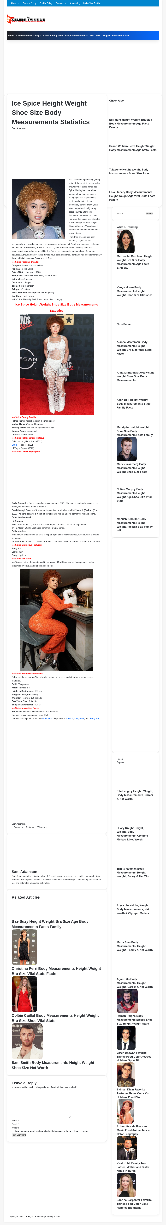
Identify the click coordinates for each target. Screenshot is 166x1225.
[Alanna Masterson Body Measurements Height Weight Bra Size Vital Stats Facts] (126, 338)
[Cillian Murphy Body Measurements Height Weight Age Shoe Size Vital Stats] (126, 485)
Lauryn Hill (79, 718)
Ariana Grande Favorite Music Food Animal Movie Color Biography (133, 1130)
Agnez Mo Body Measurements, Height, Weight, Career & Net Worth (135, 983)
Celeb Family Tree (53, 35)
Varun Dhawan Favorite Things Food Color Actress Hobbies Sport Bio (134, 1056)
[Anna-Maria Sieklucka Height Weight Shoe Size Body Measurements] (127, 369)
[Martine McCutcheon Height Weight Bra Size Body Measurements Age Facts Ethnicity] (126, 252)
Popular (120, 762)
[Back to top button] (5, 1220)
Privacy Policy (29, 3)
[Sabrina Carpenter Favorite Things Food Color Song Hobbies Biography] (126, 1196)
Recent (120, 759)
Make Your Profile (91, 3)
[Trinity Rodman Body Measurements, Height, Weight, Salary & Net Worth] (134, 865)
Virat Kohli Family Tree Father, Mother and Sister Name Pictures (133, 1167)
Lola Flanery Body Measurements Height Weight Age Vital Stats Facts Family (132, 196)
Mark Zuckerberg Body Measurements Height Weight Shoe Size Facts (132, 468)
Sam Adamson (18, 128)
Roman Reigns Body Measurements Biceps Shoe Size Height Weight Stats (134, 1019)
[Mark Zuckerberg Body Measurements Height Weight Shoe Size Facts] (127, 460)
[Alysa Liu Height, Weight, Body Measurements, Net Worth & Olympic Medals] (134, 902)
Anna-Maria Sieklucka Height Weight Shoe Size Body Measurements (135, 376)
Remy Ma (94, 718)
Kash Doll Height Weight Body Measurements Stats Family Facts (133, 403)
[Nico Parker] (134, 320)
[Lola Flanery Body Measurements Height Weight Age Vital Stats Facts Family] (119, 188)
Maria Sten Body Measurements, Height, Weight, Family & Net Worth (135, 946)
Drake (14, 445)
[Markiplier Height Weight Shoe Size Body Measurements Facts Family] (128, 424)
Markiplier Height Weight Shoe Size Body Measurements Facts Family (135, 431)
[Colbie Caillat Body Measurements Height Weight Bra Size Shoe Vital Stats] (24, 1011)
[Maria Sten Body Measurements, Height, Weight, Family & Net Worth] (134, 939)
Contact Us (61, 3)
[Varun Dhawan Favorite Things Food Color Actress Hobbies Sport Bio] (126, 1049)
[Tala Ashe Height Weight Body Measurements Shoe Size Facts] (120, 166)
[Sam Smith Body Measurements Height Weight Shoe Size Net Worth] (27, 1058)
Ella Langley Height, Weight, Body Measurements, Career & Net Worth (135, 795)
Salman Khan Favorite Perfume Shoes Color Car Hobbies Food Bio (133, 1093)
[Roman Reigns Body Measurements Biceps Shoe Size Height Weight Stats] (127, 1012)
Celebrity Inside (52, 1216)
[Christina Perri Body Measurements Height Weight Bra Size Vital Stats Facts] (24, 964)
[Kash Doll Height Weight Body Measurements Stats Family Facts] (127, 396)
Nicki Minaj (47, 718)
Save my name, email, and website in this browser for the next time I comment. (51, 1131)
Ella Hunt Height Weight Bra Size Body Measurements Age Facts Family (130, 123)
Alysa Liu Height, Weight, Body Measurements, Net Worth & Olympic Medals (133, 909)
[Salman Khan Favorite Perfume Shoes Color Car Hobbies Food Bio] (126, 1086)
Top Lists (95, 35)
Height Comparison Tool (116, 35)
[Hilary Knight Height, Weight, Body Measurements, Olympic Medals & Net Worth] (134, 824)
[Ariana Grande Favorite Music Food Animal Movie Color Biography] (125, 1123)
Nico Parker (124, 324)
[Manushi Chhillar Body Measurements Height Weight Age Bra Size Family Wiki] (126, 515)
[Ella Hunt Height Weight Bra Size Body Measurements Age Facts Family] (119, 116)
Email (15, 1124)
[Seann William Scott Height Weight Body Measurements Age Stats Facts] (119, 142)
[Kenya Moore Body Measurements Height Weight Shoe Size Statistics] (127, 284)
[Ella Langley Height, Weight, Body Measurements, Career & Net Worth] (134, 787)
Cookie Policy (46, 3)
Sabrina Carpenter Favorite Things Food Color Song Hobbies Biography (134, 1203)
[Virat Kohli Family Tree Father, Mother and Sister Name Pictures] (127, 1159)
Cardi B (69, 718)
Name (15, 1120)
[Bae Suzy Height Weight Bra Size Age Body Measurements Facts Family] (28, 917)
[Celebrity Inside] (26, 18)
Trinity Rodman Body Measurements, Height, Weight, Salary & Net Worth (134, 872)
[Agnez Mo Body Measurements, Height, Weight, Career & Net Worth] (134, 975)
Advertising (75, 3)
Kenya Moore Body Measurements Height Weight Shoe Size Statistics (134, 291)
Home (11, 35)
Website (15, 1128)
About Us (15, 3)
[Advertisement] (83, 66)
